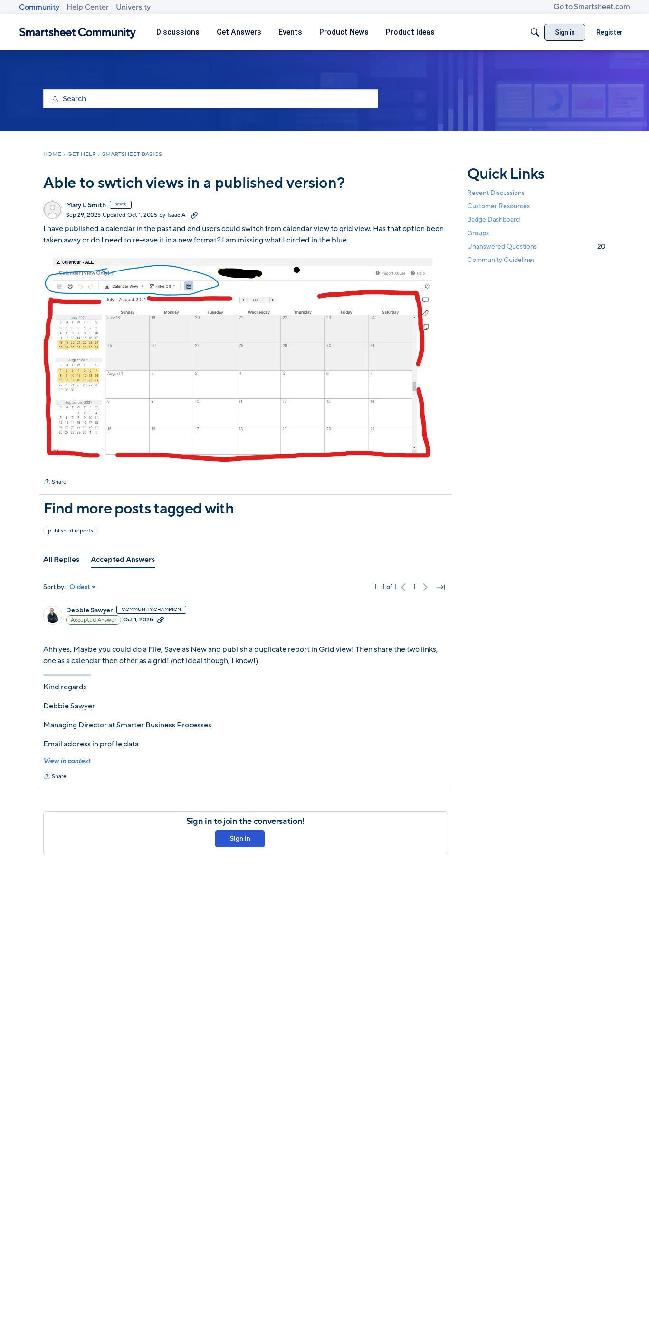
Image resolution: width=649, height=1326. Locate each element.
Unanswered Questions (536, 246)
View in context (66, 760)
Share (55, 482)
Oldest (79, 587)
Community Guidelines (501, 259)
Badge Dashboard (493, 219)
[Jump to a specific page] (440, 587)
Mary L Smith (86, 205)
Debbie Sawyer (89, 610)
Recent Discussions (496, 192)
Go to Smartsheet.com (592, 6)
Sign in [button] (240, 838)
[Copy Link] (194, 215)
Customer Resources (498, 206)
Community (39, 7)
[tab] (61, 560)
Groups (478, 233)
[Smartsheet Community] (77, 32)
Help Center (88, 7)
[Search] (535, 32)
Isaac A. (177, 215)
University (133, 7)
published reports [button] (70, 530)
